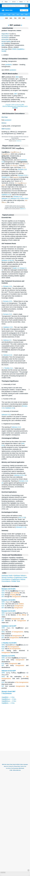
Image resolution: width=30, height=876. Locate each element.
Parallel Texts (15, 581)
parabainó (8, 120)
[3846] (2, 393)
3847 (15, 94)
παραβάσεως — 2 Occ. (9, 701)
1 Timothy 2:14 (8, 368)
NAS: (3, 593)
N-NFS (13, 600)
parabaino (8, 64)
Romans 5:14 (22, 175)
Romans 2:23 (22, 169)
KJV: (3, 595)
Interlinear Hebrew (19, 575)
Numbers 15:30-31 (8, 260)
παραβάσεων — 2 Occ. (9, 699)
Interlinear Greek (7, 575)
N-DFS (14, 643)
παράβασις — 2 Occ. (8, 703)
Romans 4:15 (17, 196)
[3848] (28, 393)
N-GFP (14, 626)
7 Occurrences (7, 693)
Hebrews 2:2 (6, 198)
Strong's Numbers (7, 577)
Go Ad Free (3, 872)
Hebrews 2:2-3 (16, 427)
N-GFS (13, 589)
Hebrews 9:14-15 (19, 475)
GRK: (3, 591)
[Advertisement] (15, 741)
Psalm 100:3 (24, 198)
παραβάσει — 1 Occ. (8, 697)
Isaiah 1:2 (16, 268)
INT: (3, 596)
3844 (17, 77)
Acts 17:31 (22, 517)
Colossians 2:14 (21, 527)
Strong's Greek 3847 (8, 691)
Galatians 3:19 (6, 194)
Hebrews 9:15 (14, 198)
